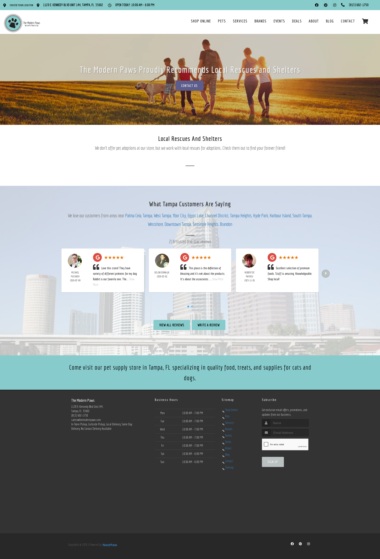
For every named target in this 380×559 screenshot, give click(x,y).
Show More (217, 279)
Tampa (147, 215)
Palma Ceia (133, 215)
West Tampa (162, 215)
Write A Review (208, 325)
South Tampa (302, 215)
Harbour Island (280, 215)
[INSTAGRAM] (334, 5)
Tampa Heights (241, 215)
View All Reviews (171, 325)
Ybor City (179, 215)
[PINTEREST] (325, 5)
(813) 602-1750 (79, 415)
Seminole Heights (205, 224)
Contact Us (189, 86)
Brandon (226, 224)
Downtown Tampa (177, 224)
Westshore (155, 224)
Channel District (216, 215)
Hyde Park (260, 215)
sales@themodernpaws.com (86, 420)
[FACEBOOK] (316, 5)
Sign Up (273, 462)
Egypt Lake (195, 215)
